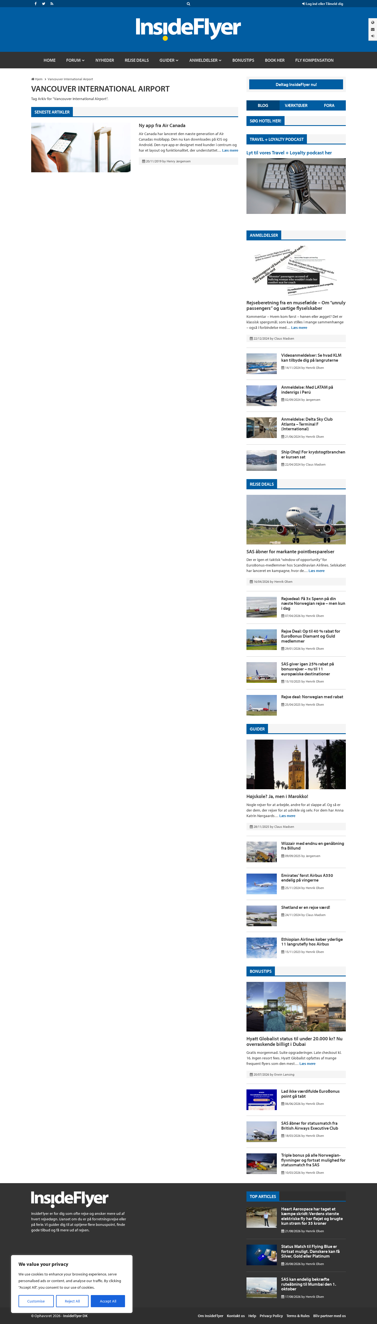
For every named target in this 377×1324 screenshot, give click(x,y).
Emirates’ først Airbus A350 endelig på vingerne (307, 877)
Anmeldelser (264, 235)
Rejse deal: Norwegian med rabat (312, 696)
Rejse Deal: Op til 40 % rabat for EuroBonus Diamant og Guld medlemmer (310, 635)
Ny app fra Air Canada (162, 125)
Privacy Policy (271, 1315)
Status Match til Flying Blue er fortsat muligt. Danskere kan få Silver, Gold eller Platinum (310, 1251)
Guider (257, 729)
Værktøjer (296, 105)
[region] (71, 1284)
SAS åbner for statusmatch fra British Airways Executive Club (309, 1125)
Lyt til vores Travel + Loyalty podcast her (289, 152)
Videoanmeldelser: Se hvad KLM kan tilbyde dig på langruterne (311, 357)
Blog (263, 105)
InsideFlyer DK (75, 1315)
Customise (36, 1301)
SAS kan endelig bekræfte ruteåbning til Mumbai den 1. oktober (308, 1283)
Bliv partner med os (329, 1315)
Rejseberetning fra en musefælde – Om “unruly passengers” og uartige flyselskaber (296, 305)
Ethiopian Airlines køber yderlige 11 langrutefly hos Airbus (312, 941)
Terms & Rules (298, 1315)
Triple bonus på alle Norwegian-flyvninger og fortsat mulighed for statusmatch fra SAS (313, 1159)
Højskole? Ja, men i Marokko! (277, 796)
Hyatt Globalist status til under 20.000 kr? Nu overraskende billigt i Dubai (294, 1041)
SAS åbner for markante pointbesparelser (290, 551)
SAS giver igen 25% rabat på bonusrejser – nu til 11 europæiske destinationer (307, 668)
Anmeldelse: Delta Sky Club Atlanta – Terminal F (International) (307, 423)
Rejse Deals (262, 484)
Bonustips (261, 971)
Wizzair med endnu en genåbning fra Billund (312, 845)
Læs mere (230, 150)
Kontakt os (236, 1315)
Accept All (108, 1301)
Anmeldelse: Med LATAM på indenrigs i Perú (307, 389)
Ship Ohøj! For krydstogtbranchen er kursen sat (313, 454)
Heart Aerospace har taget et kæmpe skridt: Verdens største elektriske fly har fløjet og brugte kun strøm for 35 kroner (312, 1216)
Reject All (72, 1301)
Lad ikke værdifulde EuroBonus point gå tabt (310, 1093)
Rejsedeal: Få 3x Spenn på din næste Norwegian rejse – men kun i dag (313, 603)
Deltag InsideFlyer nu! (296, 84)
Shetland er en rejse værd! (305, 907)
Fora (329, 105)
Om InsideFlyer (210, 1315)
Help (252, 1315)
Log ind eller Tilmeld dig (324, 3)
